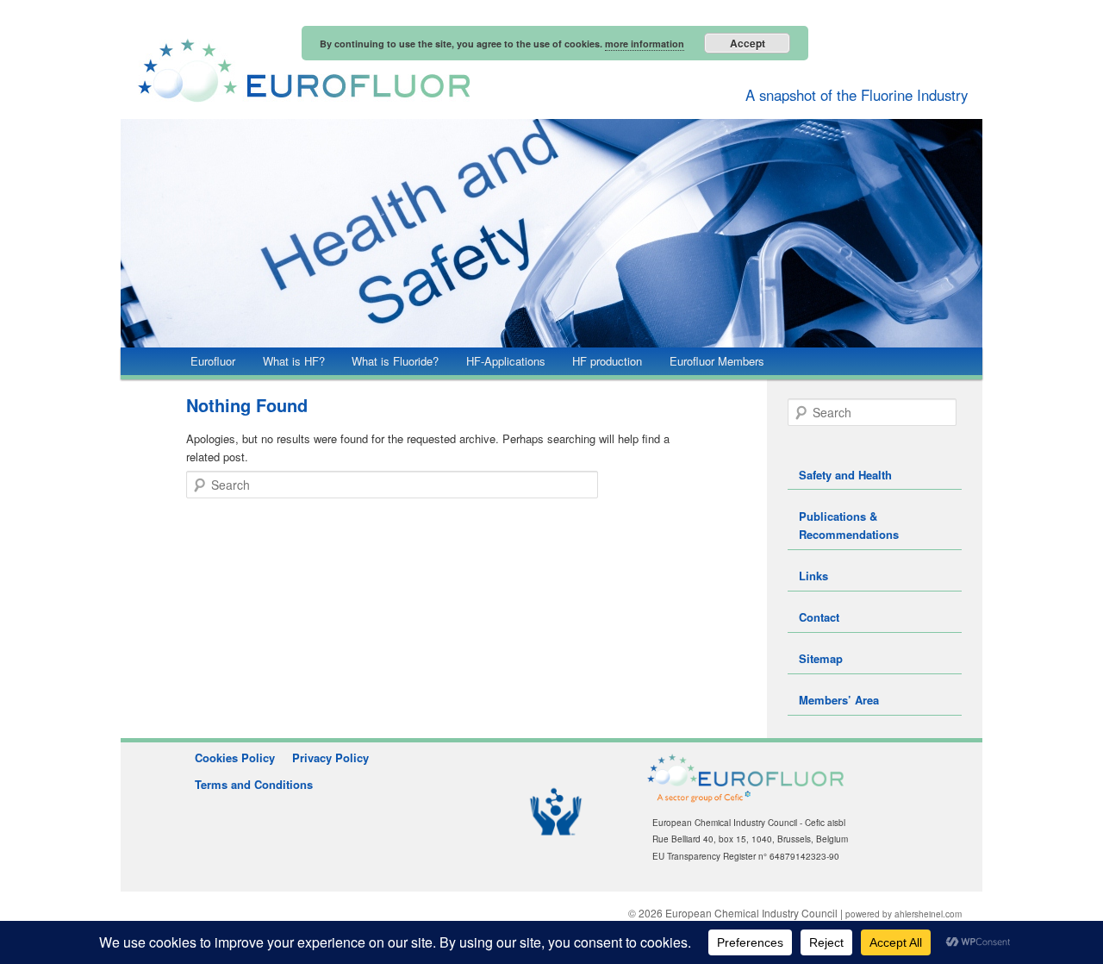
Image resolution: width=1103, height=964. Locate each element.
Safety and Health (845, 474)
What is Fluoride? (395, 361)
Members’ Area (839, 700)
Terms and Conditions (254, 784)
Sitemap (821, 658)
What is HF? (294, 361)
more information (644, 43)
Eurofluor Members (717, 361)
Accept (747, 43)
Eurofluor (212, 361)
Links (813, 575)
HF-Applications (505, 361)
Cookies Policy (235, 757)
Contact (819, 617)
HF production (607, 361)
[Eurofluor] (435, 70)
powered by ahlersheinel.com (903, 914)
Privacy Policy (330, 757)
